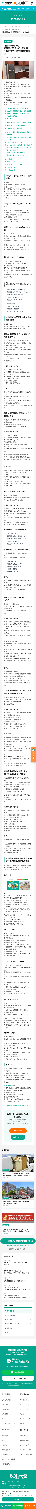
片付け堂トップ (6, 26)
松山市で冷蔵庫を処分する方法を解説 (19, 111)
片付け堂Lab (6, 29)
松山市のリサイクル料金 (14, 128)
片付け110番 (11, 170)
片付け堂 (9, 159)
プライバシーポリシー (8, 1383)
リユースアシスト (12, 167)
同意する (18, 1499)
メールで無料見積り (19, 1378)
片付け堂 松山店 (9, 1086)
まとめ (9, 119)
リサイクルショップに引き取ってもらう (19, 145)
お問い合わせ (18, 1137)
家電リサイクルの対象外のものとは (18, 125)
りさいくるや (11, 162)
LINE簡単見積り (19, 1372)
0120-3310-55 (19, 1131)
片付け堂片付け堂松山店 (21, 26)
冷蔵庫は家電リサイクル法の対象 (17, 108)
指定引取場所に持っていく (15, 142)
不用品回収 (15, 29)
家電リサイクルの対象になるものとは (19, 123)
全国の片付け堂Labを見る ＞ (18, 1249)
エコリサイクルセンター (14, 164)
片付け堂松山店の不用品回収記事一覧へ (17, 1241)
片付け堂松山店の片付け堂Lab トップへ (18, 1246)
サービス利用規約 (22, 1383)
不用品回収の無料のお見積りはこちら (16, 1105)
